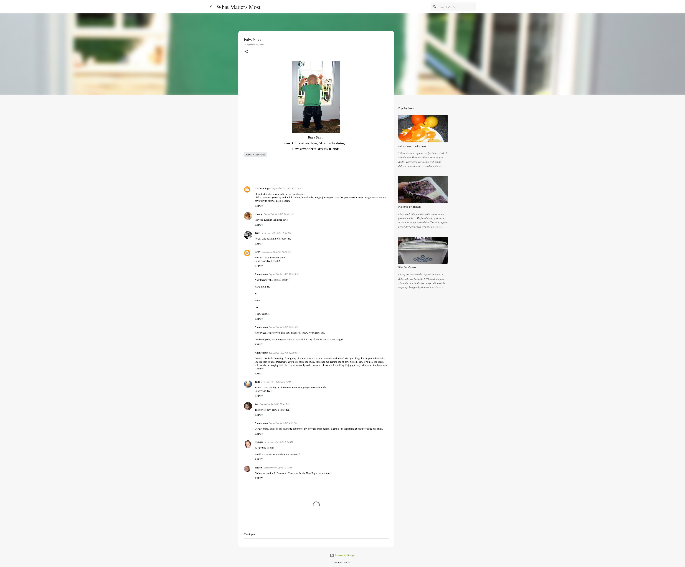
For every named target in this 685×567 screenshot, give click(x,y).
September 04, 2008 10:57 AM (286, 188)
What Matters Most (238, 7)
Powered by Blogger (344, 555)
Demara (259, 442)
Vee (256, 404)
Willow (258, 467)
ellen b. (259, 214)
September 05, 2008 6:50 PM (278, 467)
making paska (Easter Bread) (412, 146)
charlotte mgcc (263, 188)
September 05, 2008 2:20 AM (279, 441)
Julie (257, 382)
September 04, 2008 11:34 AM (276, 233)
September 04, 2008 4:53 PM (283, 423)
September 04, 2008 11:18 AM (278, 214)
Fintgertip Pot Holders (409, 206)
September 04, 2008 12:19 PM (283, 274)
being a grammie (255, 154)
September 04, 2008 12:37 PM (276, 381)
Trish (257, 233)
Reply (259, 206)
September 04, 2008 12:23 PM (283, 327)
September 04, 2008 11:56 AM (276, 251)
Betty (257, 252)
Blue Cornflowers (407, 267)
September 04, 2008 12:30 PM (283, 352)
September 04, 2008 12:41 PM (274, 404)
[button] (246, 51)
